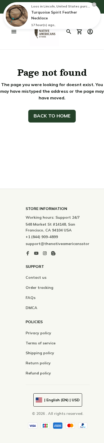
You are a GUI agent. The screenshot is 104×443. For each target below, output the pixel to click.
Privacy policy (38, 333)
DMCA (31, 307)
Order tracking (39, 287)
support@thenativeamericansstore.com (63, 243)
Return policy (38, 363)
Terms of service (40, 343)
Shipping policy (40, 353)
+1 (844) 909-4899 (42, 236)
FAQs (30, 297)
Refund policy (38, 373)
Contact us (36, 277)
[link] (17, 16)
